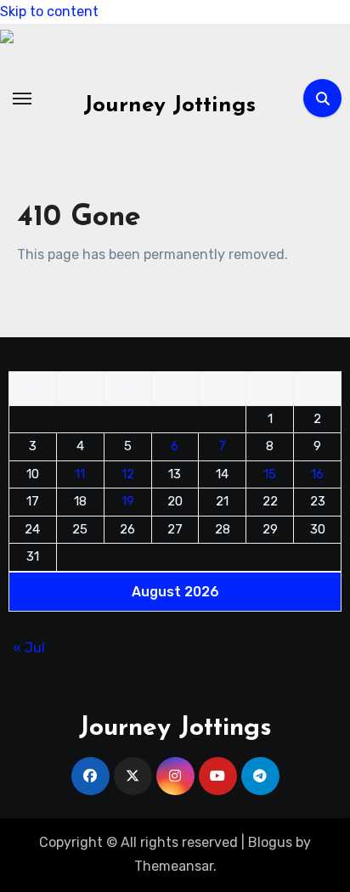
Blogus (270, 842)
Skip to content (49, 11)
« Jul (29, 647)
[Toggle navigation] (22, 98)
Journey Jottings (169, 105)
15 (269, 473)
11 (80, 473)
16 (317, 473)
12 (127, 473)
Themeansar (173, 866)
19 (127, 501)
